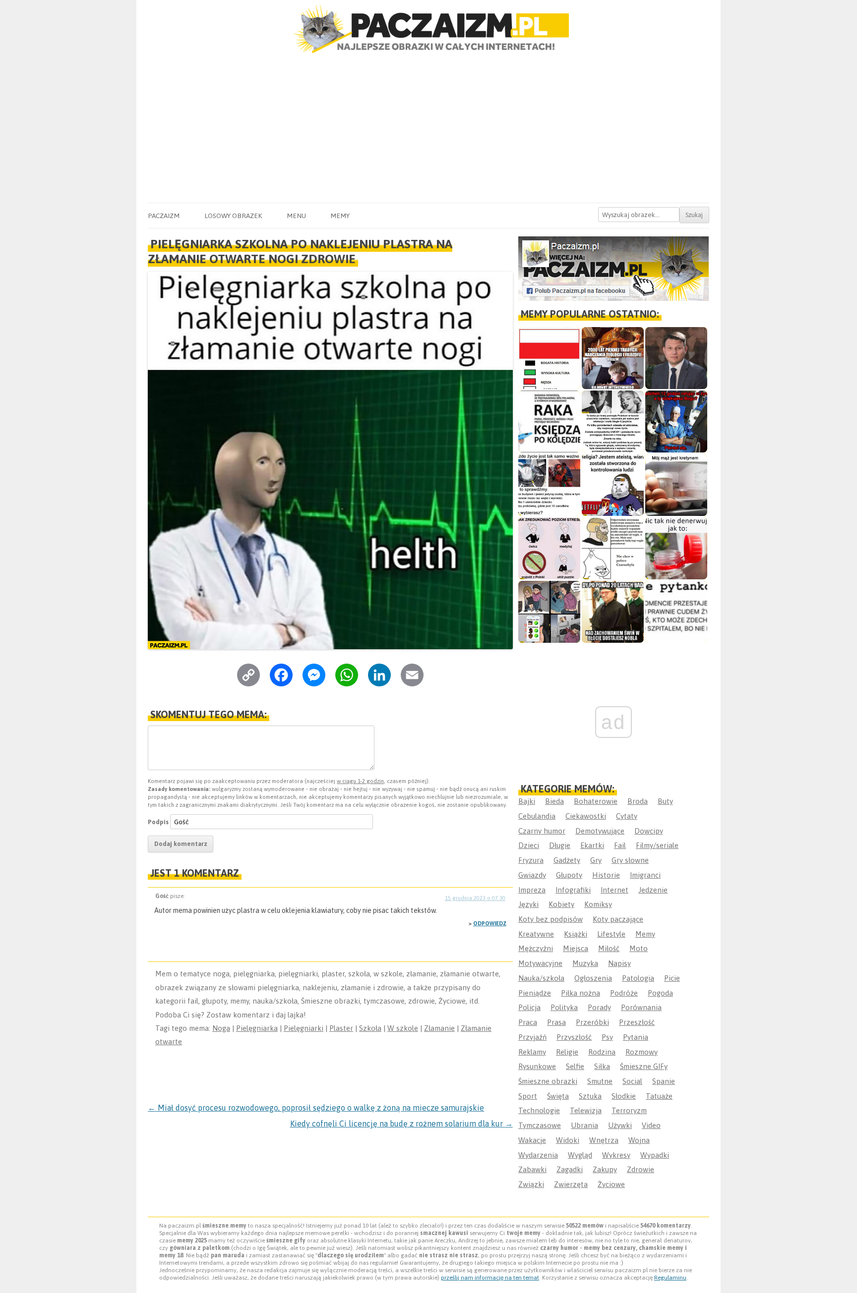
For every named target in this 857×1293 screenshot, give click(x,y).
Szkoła (370, 1028)
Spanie (663, 1081)
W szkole (402, 1028)
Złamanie (439, 1028)
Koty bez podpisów (550, 919)
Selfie (575, 1066)
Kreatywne (536, 934)
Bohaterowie (595, 801)
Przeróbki (592, 1022)
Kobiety (561, 904)
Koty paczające (618, 919)
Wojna (639, 1140)
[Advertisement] (428, 128)
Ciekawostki (585, 816)
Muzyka (585, 963)
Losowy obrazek (233, 216)
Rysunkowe (537, 1066)
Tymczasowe (539, 1125)
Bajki (526, 801)
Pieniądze (534, 993)
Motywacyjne (540, 963)
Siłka (602, 1066)
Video (651, 1125)
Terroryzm (629, 1110)
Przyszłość (574, 1037)
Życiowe (611, 1184)
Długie (559, 845)
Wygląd (580, 1155)
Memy (340, 216)
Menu (296, 216)
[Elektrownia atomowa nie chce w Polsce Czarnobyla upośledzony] (613, 548)
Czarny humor (541, 831)
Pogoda (660, 993)
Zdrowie (640, 1169)
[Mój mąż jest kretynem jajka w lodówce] (676, 485)
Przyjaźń (532, 1037)
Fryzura (531, 860)
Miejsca (575, 948)
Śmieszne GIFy (644, 1066)
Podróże (624, 993)
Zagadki (569, 1169)
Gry (596, 860)
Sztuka (590, 1096)
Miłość (608, 948)
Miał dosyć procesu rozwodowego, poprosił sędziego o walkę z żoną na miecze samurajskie (316, 1107)
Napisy (619, 963)
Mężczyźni (535, 948)
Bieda (554, 801)
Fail (620, 845)
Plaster (341, 1028)
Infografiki (573, 890)
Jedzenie (653, 890)
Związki (531, 1184)
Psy (607, 1037)
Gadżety (566, 860)
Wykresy (616, 1155)
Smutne (599, 1081)
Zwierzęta (571, 1184)
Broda (637, 801)
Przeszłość (637, 1022)
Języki (528, 904)
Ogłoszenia (593, 978)
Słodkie (624, 1096)
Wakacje (532, 1140)
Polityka (564, 1007)
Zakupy (605, 1169)
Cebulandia (536, 816)
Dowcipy (648, 831)
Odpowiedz (489, 923)
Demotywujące (599, 831)
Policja (529, 1007)
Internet (614, 890)
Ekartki (592, 845)
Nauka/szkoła (541, 978)
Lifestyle (611, 934)
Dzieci (528, 845)
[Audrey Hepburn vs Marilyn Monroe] (613, 421)
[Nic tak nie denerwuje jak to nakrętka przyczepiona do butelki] (676, 548)
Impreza (532, 890)
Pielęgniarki (303, 1028)
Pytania (635, 1037)
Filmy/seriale (657, 845)
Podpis (158, 822)
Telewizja (586, 1110)
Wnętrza (603, 1140)
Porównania (641, 1007)
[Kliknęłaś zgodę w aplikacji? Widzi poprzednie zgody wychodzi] (549, 612)
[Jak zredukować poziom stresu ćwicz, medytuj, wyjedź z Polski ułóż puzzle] (549, 548)
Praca (527, 1022)
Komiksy (598, 904)
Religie (567, 1052)
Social (632, 1081)
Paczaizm (164, 216)
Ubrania (584, 1125)
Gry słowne (630, 860)
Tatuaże (659, 1096)
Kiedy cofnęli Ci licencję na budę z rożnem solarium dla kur (401, 1123)
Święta (558, 1096)
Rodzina (601, 1052)
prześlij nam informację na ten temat (490, 1277)
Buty (665, 801)
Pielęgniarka (257, 1028)
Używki (620, 1125)
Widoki (567, 1140)
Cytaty (626, 816)
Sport (527, 1096)
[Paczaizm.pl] (428, 29)
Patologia (638, 978)
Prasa (556, 1022)
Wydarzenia (538, 1155)
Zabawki (532, 1169)
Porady (599, 1007)
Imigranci (645, 875)
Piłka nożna (580, 993)
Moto (638, 948)
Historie (606, 875)
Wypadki (654, 1155)
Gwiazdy (532, 875)
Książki (575, 934)
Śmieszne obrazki (547, 1081)
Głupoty (569, 875)
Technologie (539, 1110)
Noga (221, 1028)
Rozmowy (641, 1052)
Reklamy (532, 1052)
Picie (672, 978)
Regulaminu (670, 1277)
